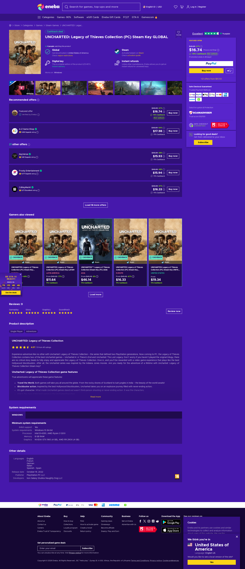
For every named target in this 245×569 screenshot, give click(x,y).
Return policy (85, 531)
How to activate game (89, 524)
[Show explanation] (37, 132)
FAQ (82, 521)
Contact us (41, 524)
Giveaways (105, 524)
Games (39, 26)
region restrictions (65, 55)
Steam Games (52, 26)
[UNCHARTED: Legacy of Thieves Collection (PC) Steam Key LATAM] (60, 238)
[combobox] (101, 7)
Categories (28, 26)
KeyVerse (23, 154)
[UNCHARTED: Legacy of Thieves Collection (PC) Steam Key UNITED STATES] (165, 238)
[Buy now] (211, 63)
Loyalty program (71, 528)
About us (41, 521)
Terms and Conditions (140, 560)
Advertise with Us (129, 524)
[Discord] (153, 521)
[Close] (237, 537)
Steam (141, 53)
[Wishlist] (176, 7)
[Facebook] (140, 521)
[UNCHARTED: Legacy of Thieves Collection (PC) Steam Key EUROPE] (130, 238)
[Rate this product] (21, 347)
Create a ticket (86, 528)
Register (202, 7)
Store (17, 26)
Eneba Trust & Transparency (49, 531)
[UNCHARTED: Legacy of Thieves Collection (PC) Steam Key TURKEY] (25, 238)
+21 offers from (211, 79)
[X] (144, 521)
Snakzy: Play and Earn (110, 531)
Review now (174, 311)
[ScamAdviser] (200, 112)
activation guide (134, 55)
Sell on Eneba (127, 521)
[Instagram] (148, 521)
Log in (193, 7)
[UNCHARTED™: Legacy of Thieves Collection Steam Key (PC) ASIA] (95, 238)
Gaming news (106, 521)
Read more (95, 397)
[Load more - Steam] (117, 52)
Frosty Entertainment (29, 171)
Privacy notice (75, 553)
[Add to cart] (229, 70)
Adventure (31, 331)
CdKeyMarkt (25, 187)
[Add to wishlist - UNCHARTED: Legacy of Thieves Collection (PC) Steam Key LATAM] (72, 223)
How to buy (68, 521)
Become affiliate (107, 528)
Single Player (16, 331)
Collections (68, 524)
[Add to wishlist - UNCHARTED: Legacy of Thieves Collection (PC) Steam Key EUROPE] (142, 223)
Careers (40, 528)
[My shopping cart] (182, 7)
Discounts (68, 531)
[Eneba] (48, 6)
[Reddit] (157, 521)
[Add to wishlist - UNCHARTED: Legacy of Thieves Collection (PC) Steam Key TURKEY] (37, 223)
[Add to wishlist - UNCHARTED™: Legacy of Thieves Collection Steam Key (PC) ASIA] (107, 223)
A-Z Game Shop (26, 129)
